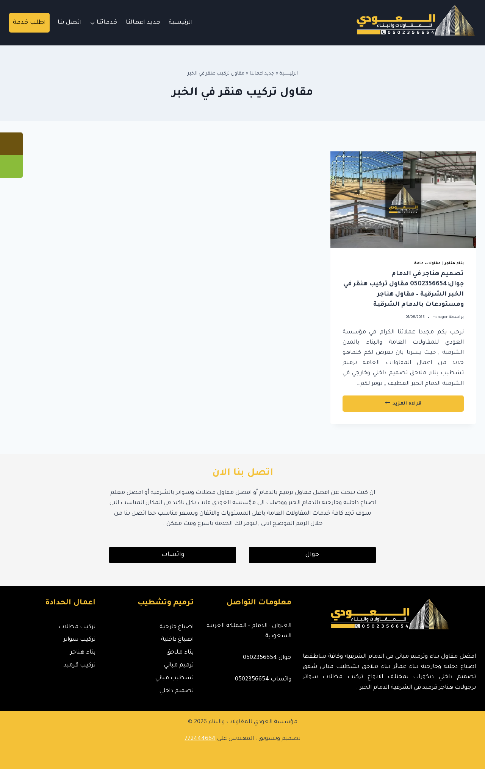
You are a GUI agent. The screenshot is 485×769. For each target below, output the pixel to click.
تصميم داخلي (176, 691)
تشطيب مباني (174, 678)
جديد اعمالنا (143, 22)
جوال (312, 554)
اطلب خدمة (29, 22)
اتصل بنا (70, 22)
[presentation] (403, 199)
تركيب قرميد (79, 665)
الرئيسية (181, 22)
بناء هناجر (454, 264)
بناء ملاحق (179, 652)
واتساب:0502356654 (263, 679)
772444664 (200, 739)
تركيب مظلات (76, 627)
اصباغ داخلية (177, 640)
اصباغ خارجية (176, 627)
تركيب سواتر (79, 640)
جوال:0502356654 (267, 658)
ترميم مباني (178, 665)
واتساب (172, 554)
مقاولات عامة (427, 264)
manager (440, 317)
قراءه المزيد (386, 406)
